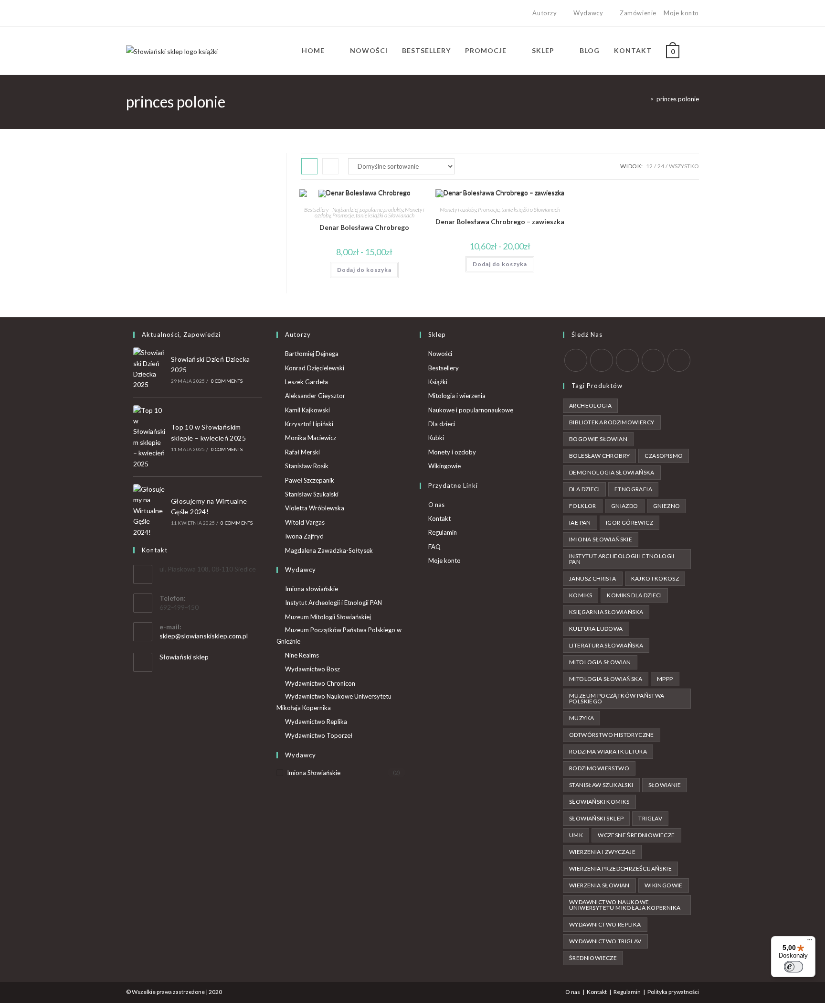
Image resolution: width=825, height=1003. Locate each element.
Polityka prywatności (673, 991)
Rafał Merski (302, 452)
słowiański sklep (596, 818)
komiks (580, 595)
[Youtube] (161, 13)
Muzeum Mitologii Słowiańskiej (328, 617)
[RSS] (678, 360)
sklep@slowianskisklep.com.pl (203, 636)
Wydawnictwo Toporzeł (318, 735)
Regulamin (442, 532)
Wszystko (684, 166)
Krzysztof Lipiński (309, 424)
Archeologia (590, 405)
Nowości (440, 353)
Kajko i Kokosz (655, 578)
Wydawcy (588, 13)
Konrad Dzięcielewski (314, 368)
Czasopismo (664, 455)
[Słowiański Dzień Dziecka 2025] (149, 368)
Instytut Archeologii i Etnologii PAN (333, 602)
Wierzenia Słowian (599, 885)
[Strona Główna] (644, 99)
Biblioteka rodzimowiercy (612, 422)
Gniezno (666, 505)
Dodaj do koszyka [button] (364, 269)
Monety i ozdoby (458, 209)
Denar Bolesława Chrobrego (364, 227)
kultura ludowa (596, 628)
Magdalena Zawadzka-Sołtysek (329, 550)
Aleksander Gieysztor (315, 395)
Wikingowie (444, 466)
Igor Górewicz (629, 522)
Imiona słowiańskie (311, 589)
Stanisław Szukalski (311, 494)
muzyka (581, 718)
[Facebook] (139, 13)
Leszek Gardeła (306, 382)
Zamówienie (638, 13)
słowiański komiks (599, 801)
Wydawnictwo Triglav (605, 941)
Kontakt (439, 518)
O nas (436, 504)
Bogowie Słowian (598, 438)
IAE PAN (580, 522)
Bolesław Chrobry (599, 455)
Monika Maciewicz (310, 438)
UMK (576, 835)
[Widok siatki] (309, 166)
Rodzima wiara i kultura (608, 751)
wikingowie (664, 885)
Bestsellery (443, 368)
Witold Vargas (305, 522)
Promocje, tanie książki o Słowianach (373, 215)
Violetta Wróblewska (314, 508)
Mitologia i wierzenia (457, 395)
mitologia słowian (600, 662)
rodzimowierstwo (599, 768)
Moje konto (681, 13)
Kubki (436, 438)
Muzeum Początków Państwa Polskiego (617, 698)
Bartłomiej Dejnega (311, 353)
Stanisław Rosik (306, 466)
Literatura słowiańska (606, 645)
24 (660, 166)
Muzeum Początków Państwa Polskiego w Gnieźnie (339, 635)
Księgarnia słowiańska (606, 611)
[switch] (793, 966)
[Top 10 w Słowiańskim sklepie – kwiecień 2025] (149, 437)
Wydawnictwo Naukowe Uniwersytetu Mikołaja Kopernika (333, 701)
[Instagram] (150, 13)
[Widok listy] (330, 166)
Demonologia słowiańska (612, 472)
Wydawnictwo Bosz (312, 669)
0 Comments (227, 381)
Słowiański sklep (184, 657)
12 (649, 166)
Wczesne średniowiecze (636, 835)
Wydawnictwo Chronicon (320, 683)
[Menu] (809, 942)
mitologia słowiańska (605, 678)
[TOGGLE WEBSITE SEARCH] (696, 51)
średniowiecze (593, 957)
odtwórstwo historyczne (611, 734)
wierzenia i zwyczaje (602, 851)
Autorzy (544, 13)
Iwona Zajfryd (304, 536)
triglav (650, 818)
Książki (437, 382)
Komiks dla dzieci (634, 595)
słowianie (664, 784)
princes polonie (677, 99)
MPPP (665, 678)
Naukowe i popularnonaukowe (470, 410)
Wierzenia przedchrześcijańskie (620, 868)
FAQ (434, 546)
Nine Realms (302, 655)
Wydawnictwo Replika (316, 721)
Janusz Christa (592, 578)
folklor (582, 505)
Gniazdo (624, 505)
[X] (130, 13)
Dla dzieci (441, 424)
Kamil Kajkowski (307, 410)
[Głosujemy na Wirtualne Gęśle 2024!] (149, 511)
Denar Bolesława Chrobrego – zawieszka (499, 221)
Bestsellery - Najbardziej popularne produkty (353, 209)
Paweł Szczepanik (309, 480)
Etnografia (633, 489)
